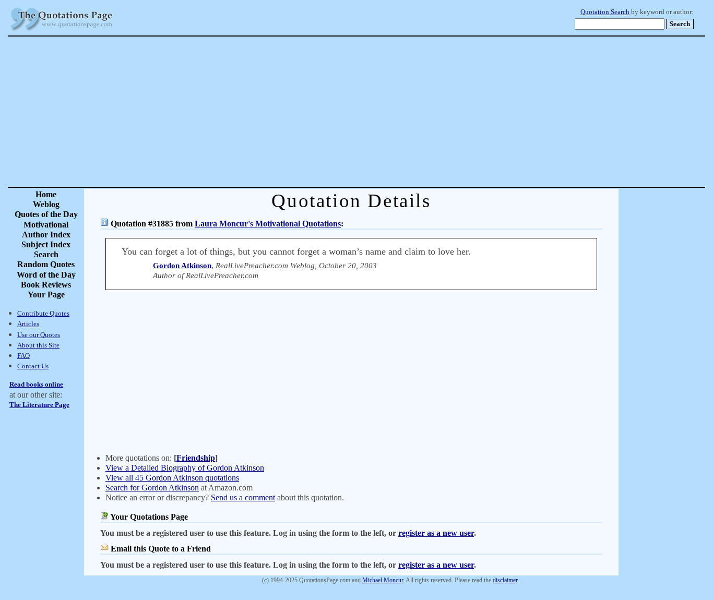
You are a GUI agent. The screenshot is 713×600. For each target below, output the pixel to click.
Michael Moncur (382, 580)
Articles (28, 324)
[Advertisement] (393, 112)
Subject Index (45, 244)
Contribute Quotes (43, 313)
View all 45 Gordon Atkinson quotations (172, 477)
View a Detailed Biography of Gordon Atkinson (184, 467)
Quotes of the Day (46, 214)
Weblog (46, 204)
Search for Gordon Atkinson (152, 487)
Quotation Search (604, 12)
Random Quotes (46, 264)
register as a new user (436, 533)
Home (45, 194)
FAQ (23, 355)
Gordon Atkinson (182, 265)
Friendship (195, 457)
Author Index (46, 234)
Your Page (46, 294)
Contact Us (33, 366)
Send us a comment (243, 497)
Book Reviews (46, 284)
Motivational (45, 224)
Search (46, 254)
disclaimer (505, 580)
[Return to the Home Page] (61, 31)
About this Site (38, 345)
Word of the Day (46, 274)
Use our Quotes (38, 335)
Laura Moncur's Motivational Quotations (268, 223)
